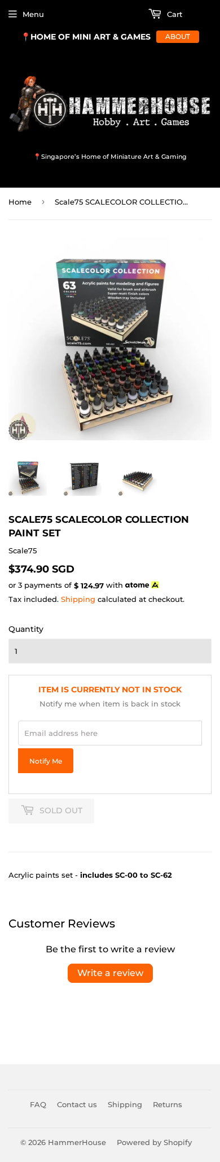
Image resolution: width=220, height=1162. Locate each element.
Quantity (25, 629)
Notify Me (45, 761)
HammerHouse (77, 1142)
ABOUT (177, 36)
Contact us (77, 1104)
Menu (33, 14)
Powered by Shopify (154, 1142)
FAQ (38, 1104)
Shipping (78, 599)
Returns (167, 1104)
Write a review (110, 973)
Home (20, 201)
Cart (173, 14)
